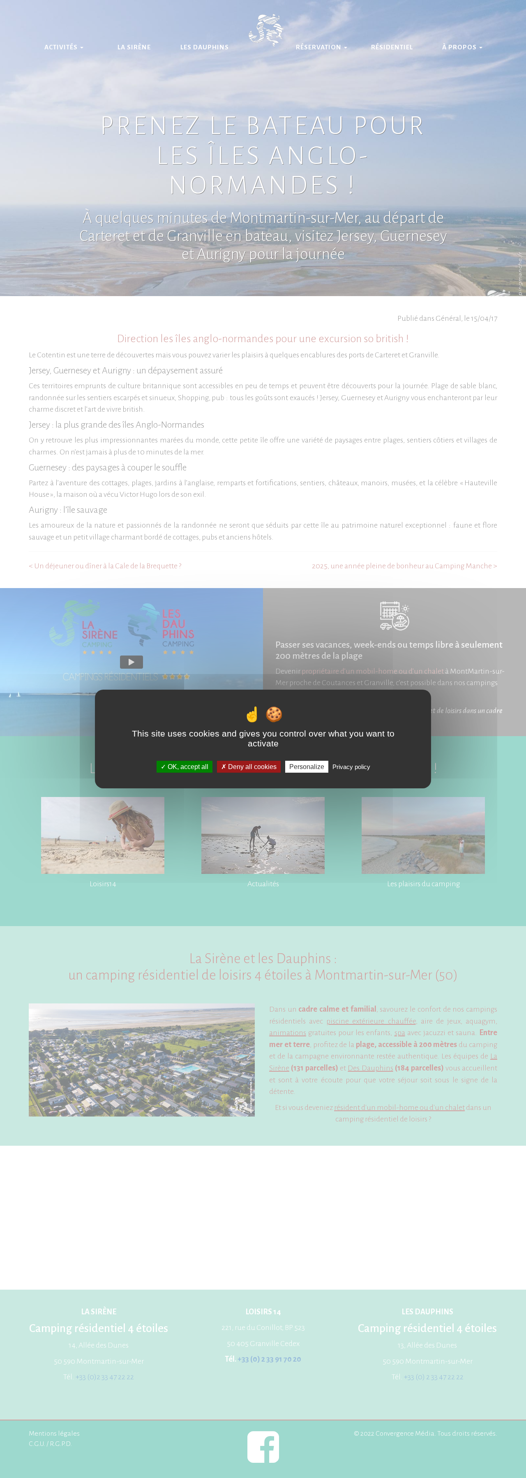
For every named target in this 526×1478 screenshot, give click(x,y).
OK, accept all (187, 766)
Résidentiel (392, 47)
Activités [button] (61, 47)
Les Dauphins (204, 47)
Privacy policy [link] (351, 766)
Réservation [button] (319, 47)
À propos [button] (460, 47)
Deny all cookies (251, 766)
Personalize (306, 766)
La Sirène (134, 47)
